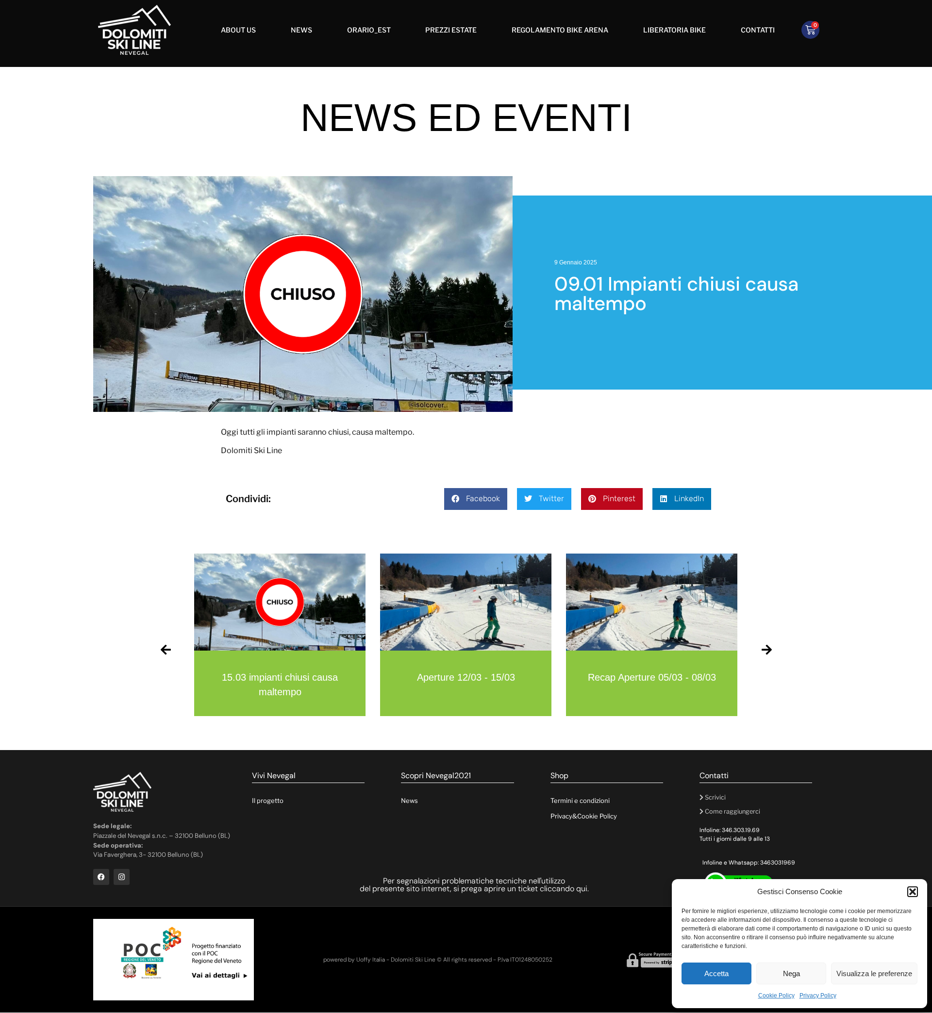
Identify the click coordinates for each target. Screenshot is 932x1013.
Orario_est (369, 30)
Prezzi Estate (451, 30)
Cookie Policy (776, 995)
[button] (912, 892)
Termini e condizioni (580, 800)
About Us (238, 30)
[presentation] (165, 646)
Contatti (758, 30)
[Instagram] (122, 877)
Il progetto (267, 800)
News (301, 30)
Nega (791, 973)
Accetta (716, 973)
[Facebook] (101, 877)
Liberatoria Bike (674, 30)
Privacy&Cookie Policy (583, 816)
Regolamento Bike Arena (560, 30)
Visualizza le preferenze (874, 973)
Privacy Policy (817, 995)
